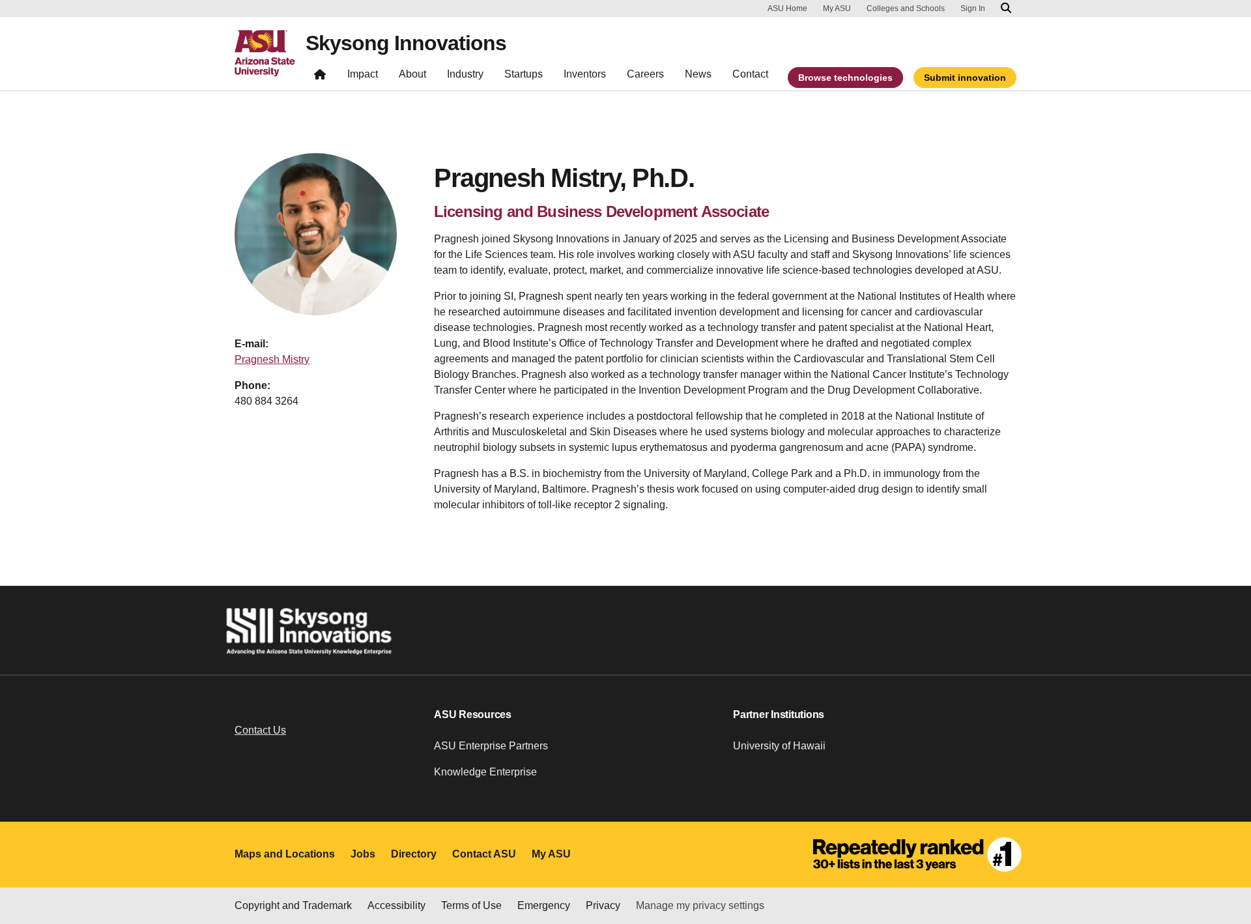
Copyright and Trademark (293, 905)
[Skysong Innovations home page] (320, 77)
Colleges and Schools (906, 8)
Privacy (603, 905)
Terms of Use (471, 905)
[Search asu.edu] (1006, 8)
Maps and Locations (285, 853)
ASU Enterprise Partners (491, 745)
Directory (414, 853)
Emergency (543, 905)
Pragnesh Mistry (272, 359)
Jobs (363, 853)
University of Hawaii (779, 745)
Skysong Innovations (406, 43)
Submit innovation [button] (965, 77)
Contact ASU (484, 853)
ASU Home (787, 8)
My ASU (837, 8)
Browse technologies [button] (845, 77)
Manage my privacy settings (700, 905)
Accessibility (396, 905)
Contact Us (260, 730)
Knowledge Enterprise (485, 771)
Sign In (972, 8)
